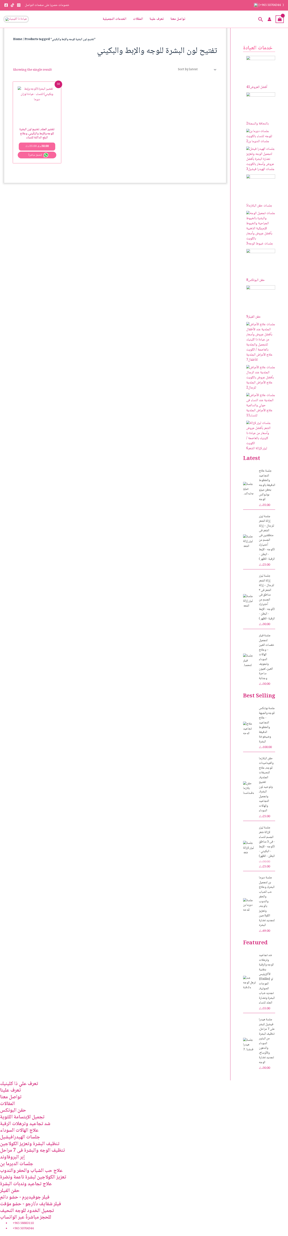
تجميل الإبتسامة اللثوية (22, 1117)
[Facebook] (6, 5)
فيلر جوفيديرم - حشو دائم (25, 1197)
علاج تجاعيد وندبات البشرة (26, 1184)
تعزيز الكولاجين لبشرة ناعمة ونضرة (33, 1177)
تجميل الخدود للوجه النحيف (27, 1210)
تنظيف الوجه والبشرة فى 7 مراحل (32, 1150)
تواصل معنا (178, 19)
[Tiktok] (12, 5)
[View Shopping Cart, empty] (280, 19)
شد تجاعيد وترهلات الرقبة (25, 1124)
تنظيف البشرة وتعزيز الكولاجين (29, 1144)
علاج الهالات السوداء (19, 1130)
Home (17, 39)
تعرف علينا (157, 19)
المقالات (138, 19)
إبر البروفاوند (12, 1157)
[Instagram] (19, 5)
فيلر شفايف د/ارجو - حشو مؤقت (30, 1204)
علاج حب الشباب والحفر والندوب (31, 1170)
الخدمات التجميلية (114, 19)
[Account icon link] (269, 19)
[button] (260, 19)
